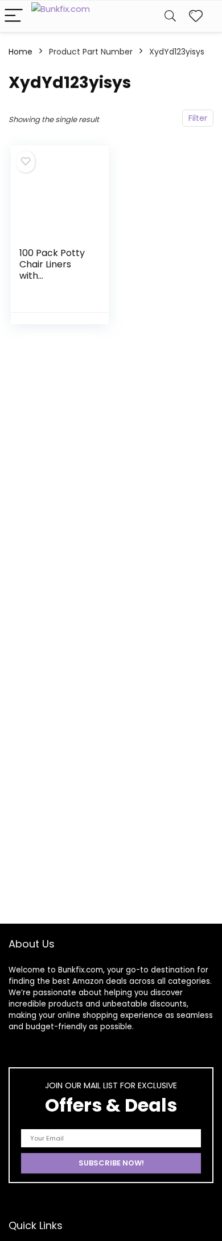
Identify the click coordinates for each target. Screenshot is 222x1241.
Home (20, 51)
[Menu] (13, 16)
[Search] (170, 16)
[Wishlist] (196, 16)
